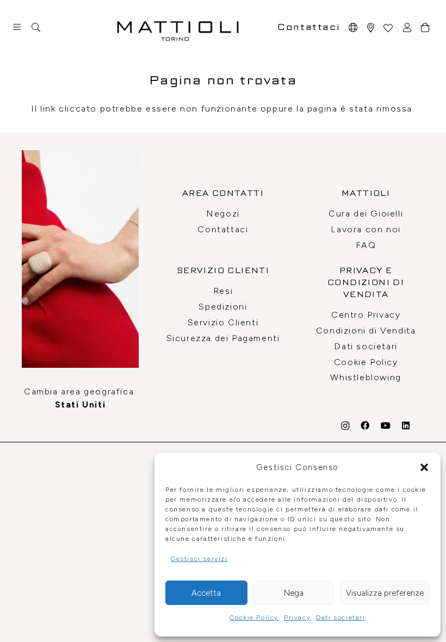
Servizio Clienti (223, 322)
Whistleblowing (365, 377)
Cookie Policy (254, 617)
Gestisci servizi (199, 559)
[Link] (371, 27)
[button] (424, 467)
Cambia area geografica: (80, 398)
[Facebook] (365, 425)
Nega (293, 593)
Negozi (223, 213)
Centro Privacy (365, 315)
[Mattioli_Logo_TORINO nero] (178, 27)
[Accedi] (407, 27)
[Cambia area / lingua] (353, 27)
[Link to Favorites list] (387, 27)
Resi (223, 291)
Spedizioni (223, 306)
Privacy (297, 617)
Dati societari (340, 617)
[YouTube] (386, 425)
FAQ (366, 245)
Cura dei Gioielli (366, 213)
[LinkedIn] (406, 425)
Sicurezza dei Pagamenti (223, 338)
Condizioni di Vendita (366, 330)
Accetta (206, 593)
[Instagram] (345, 426)
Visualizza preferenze (385, 593)
